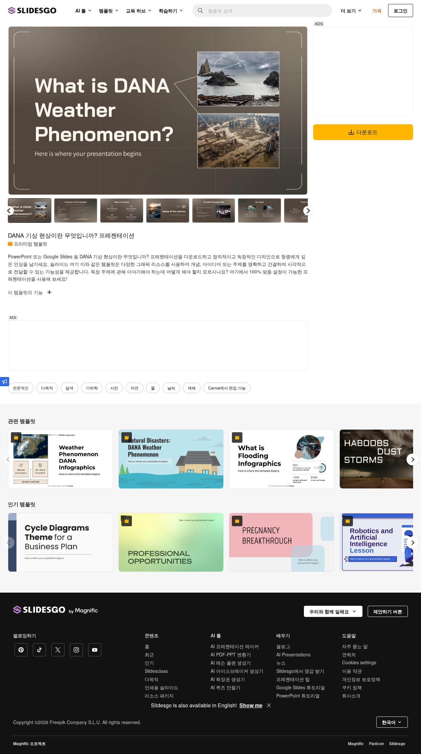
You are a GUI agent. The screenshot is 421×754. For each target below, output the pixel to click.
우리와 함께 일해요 (329, 611)
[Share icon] (296, 36)
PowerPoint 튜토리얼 (298, 695)
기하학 (92, 387)
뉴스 (280, 662)
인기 (149, 662)
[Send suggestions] (4, 381)
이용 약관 (352, 670)
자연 (134, 387)
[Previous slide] (8, 459)
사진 (114, 387)
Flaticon (376, 743)
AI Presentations (293, 654)
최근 (149, 654)
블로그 (283, 646)
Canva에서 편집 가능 (227, 387)
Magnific (356, 743)
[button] (307, 210)
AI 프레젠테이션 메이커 (234, 646)
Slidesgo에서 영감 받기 (300, 670)
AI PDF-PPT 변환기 (230, 654)
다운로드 (367, 132)
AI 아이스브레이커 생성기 (236, 670)
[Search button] (200, 10)
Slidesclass (156, 670)
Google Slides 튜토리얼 (300, 687)
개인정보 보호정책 (361, 679)
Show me (250, 705)
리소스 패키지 (159, 695)
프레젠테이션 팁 (293, 679)
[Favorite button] (279, 36)
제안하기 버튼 (387, 611)
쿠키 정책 (352, 687)
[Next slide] (298, 111)
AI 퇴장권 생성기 (227, 679)
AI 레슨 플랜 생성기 (230, 662)
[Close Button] (269, 705)
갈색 (69, 387)
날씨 (171, 387)
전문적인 (21, 387)
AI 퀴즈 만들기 (225, 687)
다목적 (47, 387)
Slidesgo (397, 743)
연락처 (349, 654)
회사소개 (351, 695)
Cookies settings (359, 662)
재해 (192, 387)
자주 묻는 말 (355, 646)
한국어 (389, 722)
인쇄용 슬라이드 (161, 687)
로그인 (401, 10)
